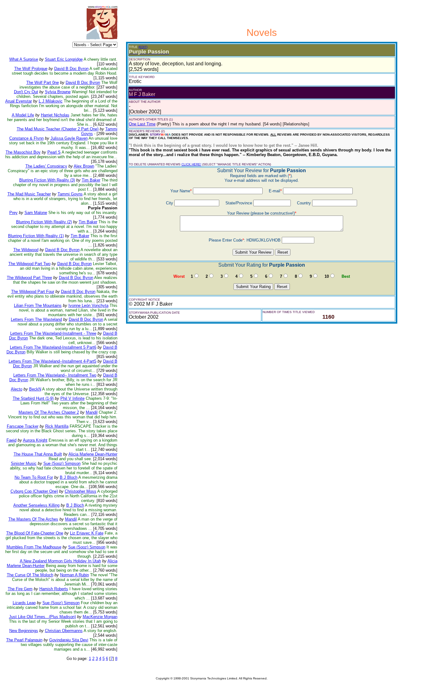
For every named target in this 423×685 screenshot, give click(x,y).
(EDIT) (142, 47)
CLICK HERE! (191, 164)
